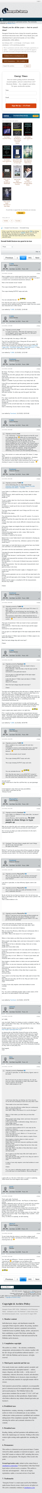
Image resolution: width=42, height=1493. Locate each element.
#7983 (38, 369)
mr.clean (12, 729)
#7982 (38, 326)
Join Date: (12, 269)
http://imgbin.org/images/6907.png (11, 1029)
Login (38, 1)
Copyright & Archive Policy (13, 1297)
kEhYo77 (12, 1224)
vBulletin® (32, 1292)
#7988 (38, 739)
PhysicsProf (13, 799)
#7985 (38, 479)
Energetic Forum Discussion (11, 227)
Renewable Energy (24, 227)
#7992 (38, 1066)
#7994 (38, 1233)
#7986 (38, 602)
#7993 (38, 1196)
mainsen (12, 1007)
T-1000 (11, 264)
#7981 (38, 273)
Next (37, 258)
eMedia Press (11, 23)
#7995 (38, 1256)
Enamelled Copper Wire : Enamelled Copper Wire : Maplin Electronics (20, 346)
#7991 (38, 1016)
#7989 (38, 808)
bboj (10, 1057)
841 (30, 258)
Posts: (24, 269)
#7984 (38, 430)
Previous (9, 258)
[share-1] (39, 269)
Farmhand (12, 359)
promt (11, 1186)
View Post (22, 482)
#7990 (38, 870)
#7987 (38, 660)
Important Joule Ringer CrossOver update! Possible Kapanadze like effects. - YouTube (20, 486)
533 (23, 258)
